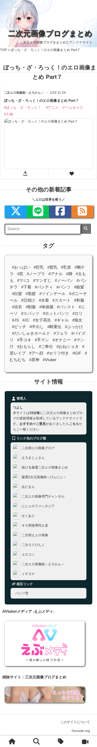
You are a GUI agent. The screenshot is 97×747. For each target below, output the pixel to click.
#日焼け (28, 300)
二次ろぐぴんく (33, 545)
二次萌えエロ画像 (35, 535)
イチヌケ (28, 574)
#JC (25, 320)
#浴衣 (17, 307)
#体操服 (46, 307)
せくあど (28, 516)
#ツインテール (52, 293)
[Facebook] (60, 212)
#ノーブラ (36, 273)
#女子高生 (42, 320)
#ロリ (78, 313)
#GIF (77, 353)
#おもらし (26, 346)
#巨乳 (39, 267)
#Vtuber (50, 360)
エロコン (28, 554)
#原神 (34, 360)
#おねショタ (68, 346)
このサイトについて (75, 722)
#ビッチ (19, 327)
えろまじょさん (33, 458)
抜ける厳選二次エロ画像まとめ (45, 467)
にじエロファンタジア (38, 506)
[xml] (16, 212)
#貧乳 (52, 267)
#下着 (26, 287)
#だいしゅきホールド (31, 333)
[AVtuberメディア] (85, 741)
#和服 (79, 300)
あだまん (28, 487)
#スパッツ (30, 313)
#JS (15, 320)
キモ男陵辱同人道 (35, 525)
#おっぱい (21, 267)
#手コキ (24, 340)
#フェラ (61, 333)
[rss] (82, 212)
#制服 (31, 307)
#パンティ (44, 287)
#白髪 (17, 293)
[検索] (86, 229)
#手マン (42, 340)
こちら (74, 424)
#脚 (69, 273)
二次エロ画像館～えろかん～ (43, 564)
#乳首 (66, 267)
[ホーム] (12, 741)
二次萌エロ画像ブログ (38, 448)
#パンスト (66, 307)
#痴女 (77, 320)
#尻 (20, 273)
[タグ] (61, 741)
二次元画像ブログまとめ (50, 33)
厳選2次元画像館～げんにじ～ (44, 477)
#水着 (44, 300)
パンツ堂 (21, 593)
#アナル (55, 273)
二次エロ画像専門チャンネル (43, 496)
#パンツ (64, 287)
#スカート (62, 300)
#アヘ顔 (36, 353)
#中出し (37, 327)
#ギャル (62, 320)
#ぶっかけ (74, 327)
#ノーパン (64, 280)
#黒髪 (31, 293)
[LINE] (38, 212)
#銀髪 (79, 287)
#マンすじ (42, 280)
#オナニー (62, 340)
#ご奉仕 (46, 346)
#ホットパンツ (56, 313)
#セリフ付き (58, 353)
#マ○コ (23, 280)
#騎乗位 (54, 327)
